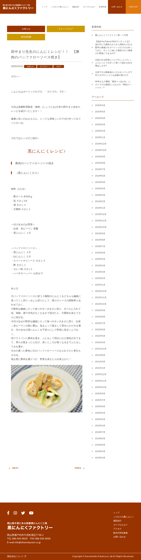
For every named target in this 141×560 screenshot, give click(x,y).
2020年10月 (100, 387)
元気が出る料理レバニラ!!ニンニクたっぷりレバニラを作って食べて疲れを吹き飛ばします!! (113, 63)
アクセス (117, 529)
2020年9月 (100, 394)
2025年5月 (100, 118)
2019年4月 (100, 451)
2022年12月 (100, 291)
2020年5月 (100, 413)
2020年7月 (100, 400)
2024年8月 (100, 163)
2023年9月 (100, 233)
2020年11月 (100, 381)
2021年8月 (100, 355)
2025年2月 (100, 131)
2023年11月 (100, 221)
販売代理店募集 (120, 533)
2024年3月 (100, 195)
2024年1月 (100, 208)
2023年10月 (100, 227)
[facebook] (8, 513)
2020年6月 (100, 406)
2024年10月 (100, 150)
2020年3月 (100, 426)
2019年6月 (100, 439)
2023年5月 (100, 259)
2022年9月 (100, 310)
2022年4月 (100, 342)
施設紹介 (76, 7)
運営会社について (15, 556)
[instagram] (15, 513)
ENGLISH (133, 7)
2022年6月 (100, 330)
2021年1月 (100, 368)
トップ (44, 7)
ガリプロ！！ (45, 66)
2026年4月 (100, 105)
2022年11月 (100, 297)
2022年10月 (100, 304)
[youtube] (31, 513)
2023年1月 (100, 285)
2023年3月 (100, 272)
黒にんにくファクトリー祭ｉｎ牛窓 (111, 35)
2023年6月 (100, 253)
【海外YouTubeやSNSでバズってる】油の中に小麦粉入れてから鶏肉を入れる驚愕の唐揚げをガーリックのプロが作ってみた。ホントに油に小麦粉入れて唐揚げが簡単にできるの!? (113, 47)
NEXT (15, 468)
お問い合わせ (116, 7)
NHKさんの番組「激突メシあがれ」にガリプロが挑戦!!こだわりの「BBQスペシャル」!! (113, 84)
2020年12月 (100, 374)
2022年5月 (100, 336)
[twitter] (23, 513)
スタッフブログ (65, 29)
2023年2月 (100, 278)
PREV (78, 468)
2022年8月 (100, 317)
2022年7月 (100, 323)
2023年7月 (100, 246)
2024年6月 (100, 176)
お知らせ (26, 29)
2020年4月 (100, 419)
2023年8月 (100, 240)
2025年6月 (100, 112)
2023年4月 (100, 266)
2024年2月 (100, 201)
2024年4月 (100, 189)
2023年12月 (100, 214)
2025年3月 (100, 125)
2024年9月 (100, 157)
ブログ (58, 66)
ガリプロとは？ (89, 7)
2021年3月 (100, 362)
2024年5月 (100, 182)
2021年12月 (100, 349)
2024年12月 (100, 144)
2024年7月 (100, 169)
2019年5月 (100, 445)
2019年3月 (100, 458)
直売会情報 (26, 37)
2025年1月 (100, 137)
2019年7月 (100, 432)
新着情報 (102, 7)
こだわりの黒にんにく (60, 7)
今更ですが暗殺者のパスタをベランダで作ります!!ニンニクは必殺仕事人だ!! (113, 73)
